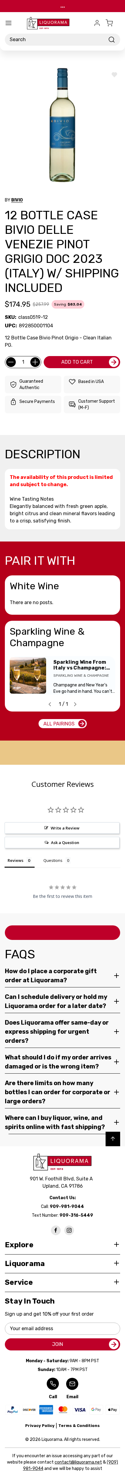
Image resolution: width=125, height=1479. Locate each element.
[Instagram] (69, 1230)
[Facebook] (56, 1230)
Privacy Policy (40, 1425)
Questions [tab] (52, 860)
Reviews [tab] (15, 860)
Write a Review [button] (65, 828)
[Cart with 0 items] (113, 23)
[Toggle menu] (8, 23)
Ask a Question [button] (65, 842)
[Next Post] (75, 704)
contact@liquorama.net (78, 1462)
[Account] (97, 23)
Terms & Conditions (79, 1425)
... (62, 6)
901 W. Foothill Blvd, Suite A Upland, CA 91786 (62, 1182)
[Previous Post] (50, 704)
